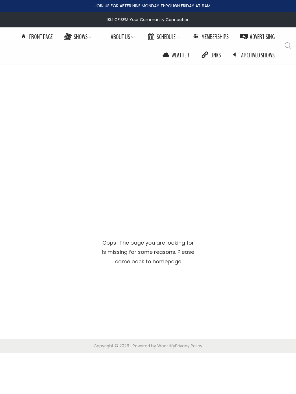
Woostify (166, 346)
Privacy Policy (188, 346)
